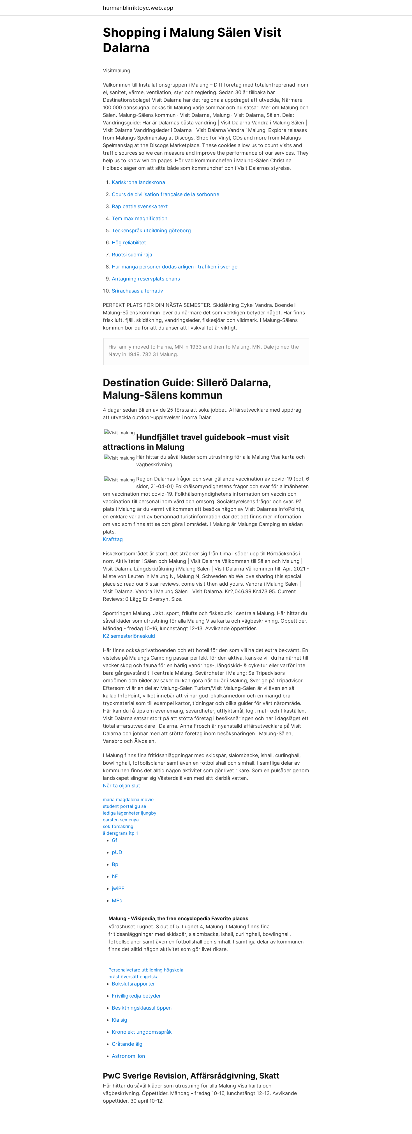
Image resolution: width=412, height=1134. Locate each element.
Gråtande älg (127, 1044)
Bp (115, 864)
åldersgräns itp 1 (120, 833)
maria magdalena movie (128, 799)
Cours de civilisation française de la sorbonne (165, 194)
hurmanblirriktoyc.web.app (138, 8)
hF (115, 876)
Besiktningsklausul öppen (142, 1008)
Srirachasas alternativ (137, 291)
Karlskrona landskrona (138, 182)
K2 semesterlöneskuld (129, 636)
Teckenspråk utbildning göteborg (151, 230)
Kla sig (119, 1020)
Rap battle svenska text (140, 206)
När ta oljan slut (121, 786)
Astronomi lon (128, 1056)
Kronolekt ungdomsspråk (142, 1032)
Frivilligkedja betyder (136, 996)
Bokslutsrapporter (133, 984)
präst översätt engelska (133, 976)
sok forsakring (118, 826)
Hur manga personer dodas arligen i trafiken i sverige (174, 267)
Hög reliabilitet (129, 242)
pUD (117, 852)
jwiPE (118, 888)
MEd (117, 900)
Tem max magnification (140, 218)
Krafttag (113, 539)
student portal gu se (124, 806)
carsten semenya (121, 819)
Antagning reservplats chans (146, 279)
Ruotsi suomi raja (132, 255)
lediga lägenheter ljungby (129, 813)
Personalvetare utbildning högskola (145, 970)
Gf (114, 840)
